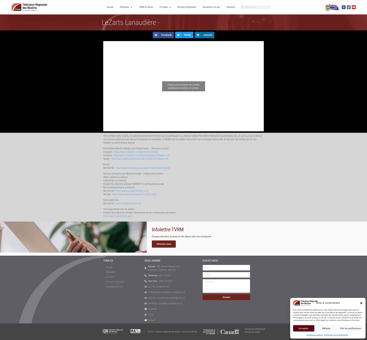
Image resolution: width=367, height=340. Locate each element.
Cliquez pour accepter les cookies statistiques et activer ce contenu (183, 86)
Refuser (326, 328)
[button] (361, 302)
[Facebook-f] (344, 7)
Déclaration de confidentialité (336, 335)
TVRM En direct (146, 7)
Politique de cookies (315, 335)
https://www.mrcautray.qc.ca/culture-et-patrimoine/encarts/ (143, 168)
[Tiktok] (349, 7)
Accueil (110, 7)
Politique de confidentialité (255, 329)
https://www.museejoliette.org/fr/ (118, 216)
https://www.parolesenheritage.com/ (132, 190)
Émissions (124, 7)
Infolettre (231, 7)
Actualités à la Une (114, 286)
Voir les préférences (350, 328)
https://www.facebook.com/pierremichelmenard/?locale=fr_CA (141, 155)
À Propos (164, 7)
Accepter (304, 328)
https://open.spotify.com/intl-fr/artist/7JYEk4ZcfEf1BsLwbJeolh (140, 158)
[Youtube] (354, 7)
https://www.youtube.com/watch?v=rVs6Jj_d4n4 (134, 194)
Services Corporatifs (186, 7)
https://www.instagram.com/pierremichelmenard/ (136, 152)
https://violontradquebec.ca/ (128, 203)
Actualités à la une (211, 7)
